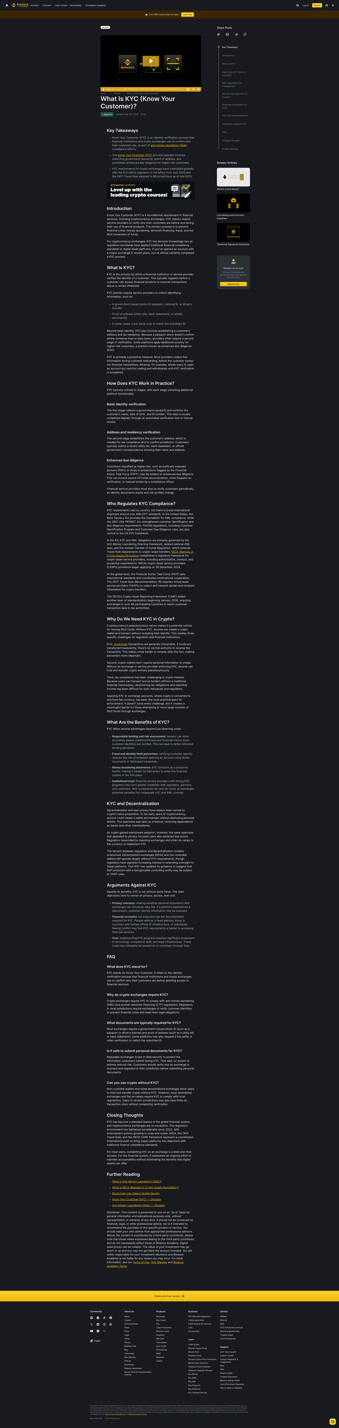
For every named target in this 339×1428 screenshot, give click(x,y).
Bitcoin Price (193, 1352)
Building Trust (130, 1346)
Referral (223, 1320)
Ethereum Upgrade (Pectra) (200, 1370)
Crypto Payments (163, 1327)
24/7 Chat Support (228, 1352)
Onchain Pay (193, 1331)
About (127, 1316)
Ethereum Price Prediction (199, 1367)
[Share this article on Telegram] (236, 34)
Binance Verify (226, 1373)
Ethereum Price (194, 1355)
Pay (158, 1324)
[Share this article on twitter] (218, 34)
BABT (158, 1353)
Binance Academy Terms (138, 1414)
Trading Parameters (228, 1377)
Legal (126, 1335)
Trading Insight (226, 1335)
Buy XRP (192, 1381)
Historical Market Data (229, 1331)
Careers (127, 1320)
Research (160, 1357)
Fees (222, 1365)
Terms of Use (110, 1414)
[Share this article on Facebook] (227, 34)
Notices (127, 1361)
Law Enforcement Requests (232, 1384)
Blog (126, 1350)
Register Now (233, 284)
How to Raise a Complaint (231, 1388)
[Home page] (20, 5)
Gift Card (160, 1338)
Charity (159, 1361)
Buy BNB (192, 1378)
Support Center (227, 1355)
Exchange (160, 1316)
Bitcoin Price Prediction (198, 1363)
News (126, 1327)
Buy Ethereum (194, 1389)
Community (129, 1353)
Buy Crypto (161, 1320)
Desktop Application (133, 1368)
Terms (127, 1338)
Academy (160, 1335)
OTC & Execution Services (231, 1327)
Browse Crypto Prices (197, 1348)
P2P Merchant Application (199, 1316)
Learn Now (187, 14)
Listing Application (196, 1320)
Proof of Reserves (228, 1338)
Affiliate (223, 1316)
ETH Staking (161, 1350)
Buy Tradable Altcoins (197, 1392)
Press (126, 1331)
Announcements (131, 1324)
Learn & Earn (193, 1344)
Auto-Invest (161, 1346)
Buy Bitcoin (193, 1374)
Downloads (129, 1364)
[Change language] (327, 5)
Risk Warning (129, 1357)
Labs (190, 1327)
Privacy (127, 1342)
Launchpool (161, 1342)
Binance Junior (162, 1331)
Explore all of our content (167, 1296)
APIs (222, 1369)
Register (317, 5)
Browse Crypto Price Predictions (202, 1359)
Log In (306, 5)
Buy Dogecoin (194, 1385)
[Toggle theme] (333, 5)
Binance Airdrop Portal (230, 1380)
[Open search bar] (296, 5)
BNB (222, 1324)
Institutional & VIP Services (199, 1324)
